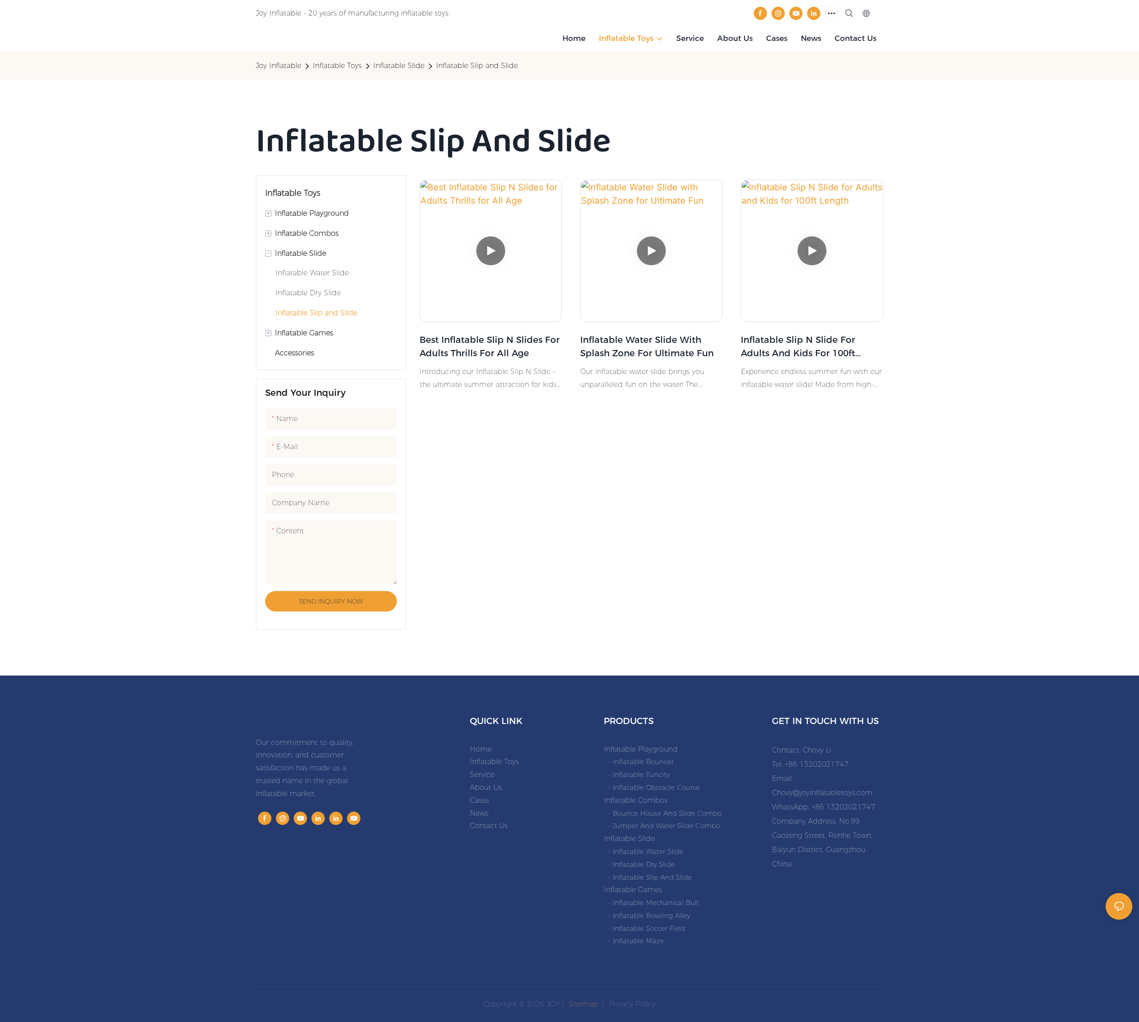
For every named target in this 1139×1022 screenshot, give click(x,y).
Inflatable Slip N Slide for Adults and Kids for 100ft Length (798, 347)
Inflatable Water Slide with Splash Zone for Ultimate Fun (647, 346)
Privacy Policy (632, 1004)
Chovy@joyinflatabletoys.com (822, 793)
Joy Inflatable (278, 65)
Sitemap (582, 1004)
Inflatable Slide (398, 65)
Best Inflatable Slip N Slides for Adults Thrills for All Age (490, 346)
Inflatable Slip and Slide (477, 65)
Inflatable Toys (337, 65)
